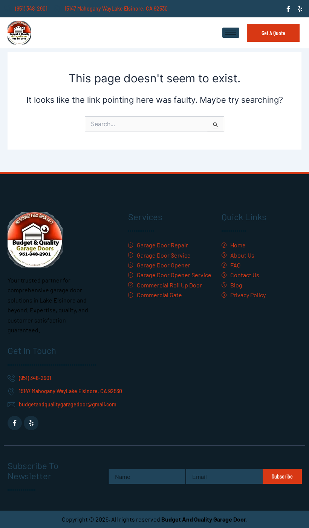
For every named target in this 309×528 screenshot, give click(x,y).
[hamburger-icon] (230, 33)
